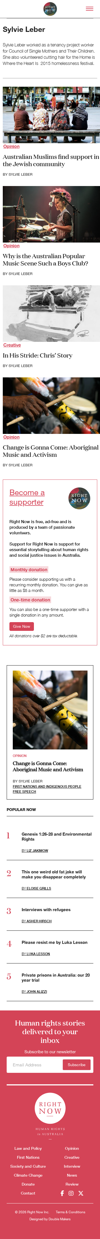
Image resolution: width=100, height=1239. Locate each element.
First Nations (28, 1157)
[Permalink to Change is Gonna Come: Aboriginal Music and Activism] (50, 710)
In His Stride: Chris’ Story (37, 355)
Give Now (21, 626)
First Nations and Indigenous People (47, 786)
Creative (12, 344)
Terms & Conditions (70, 1212)
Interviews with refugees (46, 909)
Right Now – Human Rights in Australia (50, 9)
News (72, 1175)
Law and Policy (28, 1148)
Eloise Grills (39, 888)
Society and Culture (28, 1166)
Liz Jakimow (37, 850)
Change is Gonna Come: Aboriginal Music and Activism (51, 451)
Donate (28, 1184)
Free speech (24, 791)
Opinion (11, 146)
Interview (72, 1166)
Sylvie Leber (20, 174)
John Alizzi (37, 991)
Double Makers (60, 1219)
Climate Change (28, 1175)
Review (72, 1184)
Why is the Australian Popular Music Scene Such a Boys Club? (45, 259)
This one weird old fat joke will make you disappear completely (54, 874)
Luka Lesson (38, 954)
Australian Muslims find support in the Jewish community (51, 160)
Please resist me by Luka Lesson (55, 942)
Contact (28, 1193)
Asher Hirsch (39, 921)
